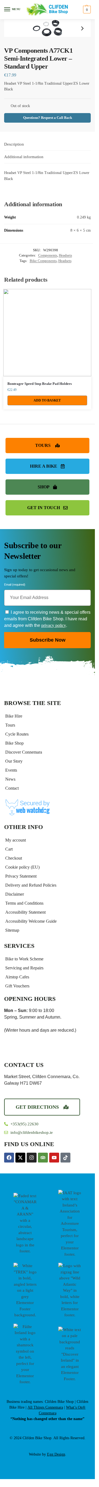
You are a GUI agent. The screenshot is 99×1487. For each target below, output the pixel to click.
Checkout (13, 858)
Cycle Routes (17, 734)
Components (47, 255)
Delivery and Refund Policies (30, 885)
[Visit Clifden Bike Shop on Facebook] (9, 1158)
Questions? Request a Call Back (47, 118)
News (10, 779)
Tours (10, 725)
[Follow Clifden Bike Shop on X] (20, 1158)
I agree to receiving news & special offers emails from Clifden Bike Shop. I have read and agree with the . (47, 619)
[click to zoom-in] (47, 28)
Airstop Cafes (17, 977)
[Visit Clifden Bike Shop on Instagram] (32, 1158)
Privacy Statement (21, 876)
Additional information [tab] (23, 157)
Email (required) (14, 585)
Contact (12, 788)
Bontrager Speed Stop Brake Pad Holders (39, 384)
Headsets (65, 255)
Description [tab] (14, 144)
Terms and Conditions (24, 903)
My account (15, 840)
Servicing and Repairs (24, 968)
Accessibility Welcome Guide (31, 921)
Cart (9, 849)
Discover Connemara (23, 752)
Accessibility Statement (25, 912)
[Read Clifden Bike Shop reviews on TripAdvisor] (43, 1158)
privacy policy (53, 625)
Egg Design (56, 1454)
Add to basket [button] (47, 400)
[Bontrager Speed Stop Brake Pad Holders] (47, 332)
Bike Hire (13, 716)
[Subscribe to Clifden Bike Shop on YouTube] (54, 1158)
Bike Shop (14, 743)
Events (11, 770)
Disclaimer (14, 894)
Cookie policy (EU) (22, 867)
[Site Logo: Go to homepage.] (47, 9)
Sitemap (12, 930)
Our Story (14, 761)
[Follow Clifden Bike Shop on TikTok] (65, 1158)
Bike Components (43, 261)
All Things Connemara (45, 1407)
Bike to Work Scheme (24, 959)
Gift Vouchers (17, 986)
